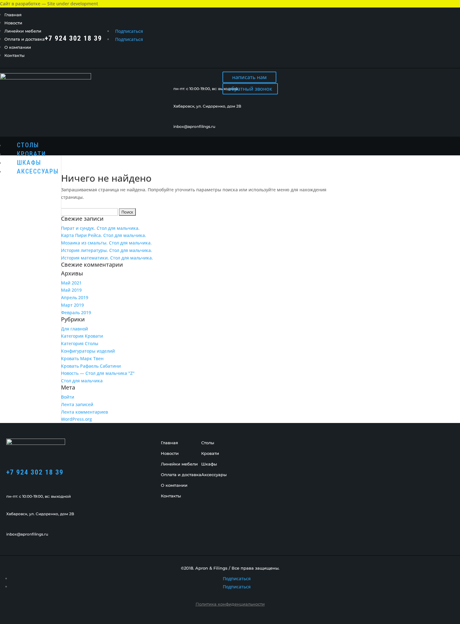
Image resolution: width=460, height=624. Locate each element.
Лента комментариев (84, 412)
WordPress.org (76, 419)
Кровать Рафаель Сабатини (91, 366)
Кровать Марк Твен (82, 358)
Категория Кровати (82, 336)
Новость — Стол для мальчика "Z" (98, 373)
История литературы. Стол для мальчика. (106, 250)
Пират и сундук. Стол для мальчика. (100, 228)
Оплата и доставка (24, 39)
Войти (67, 397)
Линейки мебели (22, 30)
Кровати (31, 154)
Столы (28, 145)
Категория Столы (79, 343)
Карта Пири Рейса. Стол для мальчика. (103, 235)
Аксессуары (38, 171)
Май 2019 (71, 290)
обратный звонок (250, 88)
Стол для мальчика (82, 381)
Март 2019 (72, 305)
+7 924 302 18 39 (35, 472)
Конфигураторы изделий (88, 351)
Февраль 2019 (76, 312)
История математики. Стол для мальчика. (107, 258)
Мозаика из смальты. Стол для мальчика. (106, 243)
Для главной (74, 329)
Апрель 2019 (74, 297)
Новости (13, 22)
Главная (13, 14)
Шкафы (29, 162)
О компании (17, 47)
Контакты (14, 55)
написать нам (249, 77)
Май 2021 (71, 283)
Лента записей (77, 404)
